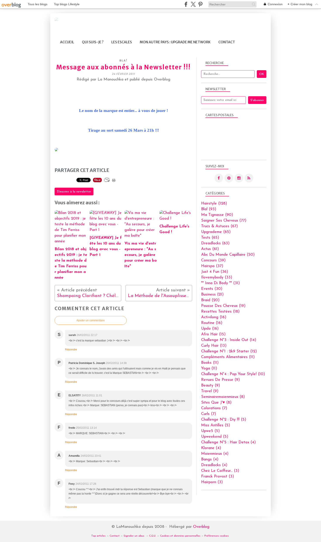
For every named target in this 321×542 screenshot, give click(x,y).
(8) (223, 397)
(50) (228, 255)
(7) (214, 408)
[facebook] (186, 4)
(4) (228, 442)
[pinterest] (200, 4)
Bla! (123, 60)
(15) (213, 334)
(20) (210, 300)
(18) (220, 312)
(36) (214, 272)
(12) (229, 351)
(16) (213, 317)
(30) (211, 289)
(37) (212, 266)
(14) (228, 340)
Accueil (67, 42)
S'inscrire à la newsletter (74, 191)
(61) (210, 249)
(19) (223, 306)
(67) (219, 226)
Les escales (121, 42)
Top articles (98, 536)
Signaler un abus (134, 536)
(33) (216, 278)
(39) (213, 260)
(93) (208, 209)
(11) (228, 357)
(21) (212, 295)
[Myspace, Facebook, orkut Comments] (56, 150)
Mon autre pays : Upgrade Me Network (175, 42)
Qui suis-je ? (93, 42)
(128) (214, 204)
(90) (217, 215)
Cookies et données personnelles (180, 536)
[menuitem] (67, 42)
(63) (215, 243)
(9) (220, 380)
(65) (216, 232)
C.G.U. (152, 536)
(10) (233, 374)
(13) (213, 346)
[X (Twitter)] (193, 4)
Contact (226, 42)
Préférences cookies (216, 536)
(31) (220, 283)
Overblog (201, 527)
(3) (220, 471)
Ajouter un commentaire (90, 320)
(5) (223, 420)
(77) (223, 221)
